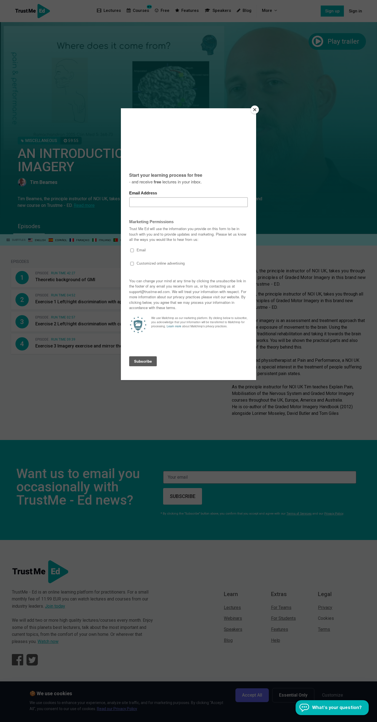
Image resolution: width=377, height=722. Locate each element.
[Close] (255, 110)
